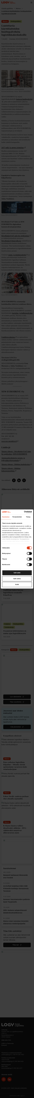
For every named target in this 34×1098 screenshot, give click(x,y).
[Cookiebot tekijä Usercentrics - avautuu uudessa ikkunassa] (24, 512)
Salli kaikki (17, 572)
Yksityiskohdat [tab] (17, 517)
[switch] (29, 553)
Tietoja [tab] (28, 517)
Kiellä (17, 584)
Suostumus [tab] (6, 517)
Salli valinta (17, 578)
